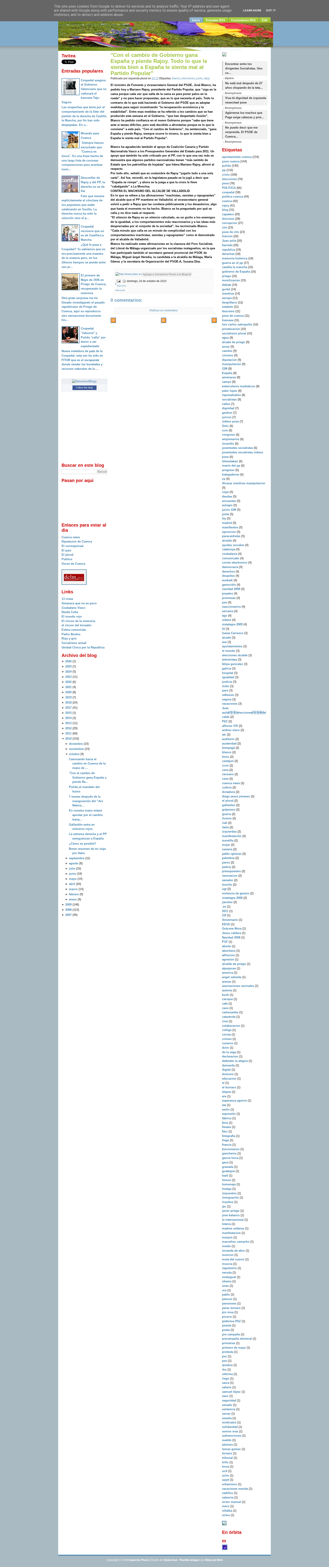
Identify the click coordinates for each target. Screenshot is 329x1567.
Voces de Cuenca (73, 563)
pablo (226, 1294)
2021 (68, 687)
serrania (228, 611)
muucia (227, 1264)
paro (225, 690)
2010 (68, 738)
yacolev (227, 902)
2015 (68, 713)
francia (227, 1144)
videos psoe (231, 421)
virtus (226, 1515)
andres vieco (231, 730)
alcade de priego (234, 342)
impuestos (229, 1193)
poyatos (228, 593)
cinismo (228, 355)
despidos (229, 575)
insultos (228, 1202)
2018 (68, 702)
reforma (228, 1374)
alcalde (227, 540)
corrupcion (230, 223)
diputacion (230, 360)
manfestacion (231, 1233)
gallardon (229, 805)
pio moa (228, 1312)
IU (224, 629)
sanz (225, 1396)
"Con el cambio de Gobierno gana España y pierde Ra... (88, 777)
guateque (229, 1171)
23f (224, 915)
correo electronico (235, 562)
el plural (228, 800)
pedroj (227, 867)
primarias (229, 1343)
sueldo (227, 1440)
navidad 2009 (231, 589)
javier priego (231, 1210)
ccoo (226, 765)
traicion (227, 236)
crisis (226, 174)
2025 (68, 666)
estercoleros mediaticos (239, 386)
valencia (228, 1497)
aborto (227, 946)
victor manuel (232, 1502)
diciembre (76, 743)
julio (72, 868)
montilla (228, 840)
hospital (228, 673)
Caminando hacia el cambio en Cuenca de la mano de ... (87, 764)
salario (227, 1387)
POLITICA (229, 187)
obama (227, 1281)
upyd (226, 1479)
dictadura (229, 792)
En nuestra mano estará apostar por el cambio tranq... (86, 815)
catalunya (229, 549)
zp (224, 478)
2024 (68, 671)
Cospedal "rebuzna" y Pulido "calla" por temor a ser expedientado (93, 337)
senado (227, 1405)
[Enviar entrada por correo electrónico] (118, 281)
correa (227, 1034)
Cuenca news (71, 537)
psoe (199, 78)
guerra (227, 814)
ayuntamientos (232, 646)
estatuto (228, 306)
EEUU (226, 924)
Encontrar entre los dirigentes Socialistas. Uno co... (244, 68)
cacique (228, 999)
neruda (227, 1272)
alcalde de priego (234, 964)
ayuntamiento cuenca (237, 157)
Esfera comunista (74, 629)
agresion (228, 959)
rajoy (207, 78)
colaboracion (231, 1025)
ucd (225, 1471)
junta (226, 514)
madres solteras (233, 1228)
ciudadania (230, 553)
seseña (227, 1418)
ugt (224, 889)
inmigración (231, 1197)
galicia (227, 668)
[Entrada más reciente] (113, 321)
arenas (227, 981)
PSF (225, 941)
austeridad (229, 743)
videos (227, 620)
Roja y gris (69, 638)
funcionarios (231, 1149)
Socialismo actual (74, 643)
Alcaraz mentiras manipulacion (243, 483)
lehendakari (230, 461)
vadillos (228, 1493)
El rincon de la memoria (78, 621)
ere (224, 1096)
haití (225, 1175)
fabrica (227, 1118)
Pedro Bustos (71, 634)
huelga (227, 1188)
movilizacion (231, 280)
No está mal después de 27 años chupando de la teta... (244, 85)
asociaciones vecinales (238, 986)
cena (225, 770)
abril (72, 884)
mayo (73, 878)
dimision (228, 218)
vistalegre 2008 (233, 898)
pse (225, 602)
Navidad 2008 (231, 937)
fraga (226, 1140)
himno (227, 1180)
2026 (68, 661)
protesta (228, 1352)
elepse (227, 1091)
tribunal (228, 1457)
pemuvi (227, 1299)
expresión (229, 1113)
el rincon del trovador (77, 625)
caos (225, 1008)
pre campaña (231, 1334)
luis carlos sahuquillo (237, 324)
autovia (227, 990)
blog (225, 209)
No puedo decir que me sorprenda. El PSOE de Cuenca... (241, 132)
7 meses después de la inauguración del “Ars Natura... (86, 801)
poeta (226, 1330)
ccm (225, 430)
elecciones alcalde (235, 655)
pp (224, 170)
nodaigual (229, 1277)
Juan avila (229, 240)
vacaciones (230, 703)
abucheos (229, 950)
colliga (227, 1030)
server (226, 1413)
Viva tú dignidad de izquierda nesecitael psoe (245, 100)
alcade (227, 637)
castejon (228, 761)
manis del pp (231, 465)
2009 (68, 904)
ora (224, 1290)
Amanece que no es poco (79, 603)
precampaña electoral (237, 1338)
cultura (227, 787)
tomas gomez (232, 1449)
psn (225, 1361)
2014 (68, 718)
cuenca (227, 201)
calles (226, 404)
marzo (73, 889)
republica (229, 249)
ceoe (225, 778)
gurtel (226, 289)
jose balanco (231, 1215)
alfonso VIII (230, 726)
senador (228, 880)
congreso (229, 434)
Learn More (252, 10)
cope (226, 492)
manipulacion (232, 364)
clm (225, 227)
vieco (226, 1506)
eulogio (227, 505)
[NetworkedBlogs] (84, 381)
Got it (271, 10)
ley (224, 518)
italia (226, 827)
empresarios (231, 439)
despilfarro (230, 302)
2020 (68, 692)
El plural (67, 554)
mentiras (228, 293)
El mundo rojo (72, 616)
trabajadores (231, 474)
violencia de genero (236, 893)
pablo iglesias (232, 853)
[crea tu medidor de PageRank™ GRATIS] (224, 1524)
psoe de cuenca (233, 315)
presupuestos (232, 871)
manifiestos (230, 527)
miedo (227, 1246)
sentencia (229, 1409)
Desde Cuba (70, 612)
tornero (227, 1453)
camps (227, 381)
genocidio (229, 584)
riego (226, 1378)
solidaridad (230, 1427)
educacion (229, 1078)
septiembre (76, 858)
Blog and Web (214, 1560)
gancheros (229, 1153)
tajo (225, 615)
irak (225, 822)
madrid (227, 523)
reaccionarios (232, 606)
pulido (227, 165)
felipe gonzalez (233, 664)
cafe (225, 1003)
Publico (67, 559)
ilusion (227, 818)
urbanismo (230, 1484)
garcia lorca (230, 1158)
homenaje (229, 1184)
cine (225, 1021)
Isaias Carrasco (233, 633)
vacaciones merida (235, 1488)
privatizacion (231, 329)
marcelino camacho (236, 1241)
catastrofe (229, 1016)
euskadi (228, 580)
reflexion (228, 695)
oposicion (229, 532)
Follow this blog (84, 387)
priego (227, 276)
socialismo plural (234, 333)
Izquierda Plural (138, 1560)
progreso (228, 470)
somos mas (230, 1431)
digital (227, 1069)
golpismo (229, 809)
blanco (176, 78)
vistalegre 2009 (233, 624)
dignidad (228, 408)
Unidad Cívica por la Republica (83, 647)
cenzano (228, 774)
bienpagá (229, 747)
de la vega (229, 1052)
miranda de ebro (234, 1250)
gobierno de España (236, 271)
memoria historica (235, 258)
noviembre (76, 749)
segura (227, 699)
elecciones (188, 78)
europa (227, 298)
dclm (226, 1047)
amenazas (229, 377)
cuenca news (231, 783)
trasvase (228, 320)
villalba (227, 1510)
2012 (68, 728)
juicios (227, 417)
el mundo (229, 650)
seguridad (229, 1400)
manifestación (232, 836)
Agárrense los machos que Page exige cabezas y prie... (244, 115)
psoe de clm (231, 232)
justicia (227, 681)
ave (225, 642)
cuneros (228, 1043)
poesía (227, 1325)
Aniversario (230, 919)
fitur (225, 1131)
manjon (227, 1237)
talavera (228, 1444)
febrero (74, 894)
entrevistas (230, 659)
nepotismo (230, 1268)
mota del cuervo (233, 1259)
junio (72, 873)
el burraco (229, 1087)
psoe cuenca (231, 161)
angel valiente (232, 977)
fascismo (228, 311)
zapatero (228, 214)
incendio (228, 443)
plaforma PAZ (232, 1321)
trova (226, 1466)
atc (224, 734)
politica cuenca (233, 196)
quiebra (227, 1365)
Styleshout (170, 1560)
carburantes (230, 1012)
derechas (228, 254)
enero (73, 899)
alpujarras (229, 968)
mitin (226, 686)
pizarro (227, 1316)
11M (225, 368)
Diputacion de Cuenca (77, 541)
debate (227, 284)
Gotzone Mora (232, 928)
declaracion (230, 1056)
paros (226, 862)
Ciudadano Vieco (73, 607)
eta (224, 1105)
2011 (68, 733)
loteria (227, 1224)
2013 (68, 723)
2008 (68, 909)
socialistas (230, 399)
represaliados (232, 395)
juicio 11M (229, 509)
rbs (224, 1369)
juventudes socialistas (238, 448)
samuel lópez (231, 1391)
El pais (66, 550)
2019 (68, 697)
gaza (225, 1162)
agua (226, 337)
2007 (68, 915)
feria (225, 1122)
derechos (229, 571)
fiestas (227, 1127)
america (228, 972)
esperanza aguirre (235, 1100)
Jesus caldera (232, 933)
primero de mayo (234, 1347)
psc (225, 1356)
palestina (228, 858)
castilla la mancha (235, 267)
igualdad (228, 677)
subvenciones (232, 1435)
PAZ (225, 721)
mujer (226, 844)
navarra (227, 849)
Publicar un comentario (164, 310)
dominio (228, 1074)
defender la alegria (235, 1061)
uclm (226, 1475)
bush (226, 995)
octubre (74, 754)
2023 (68, 676)
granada (228, 1167)
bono (226, 756)
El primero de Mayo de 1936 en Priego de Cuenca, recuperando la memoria (93, 284)
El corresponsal (72, 546)
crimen (227, 1039)
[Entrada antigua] (214, 321)
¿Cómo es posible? (82, 843)
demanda (229, 1065)
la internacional (233, 1219)
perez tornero (231, 1308)
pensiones (229, 1303)
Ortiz (226, 426)
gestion (227, 412)
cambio (227, 351)
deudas (227, 496)
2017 (68, 707)
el (223, 1083)
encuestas (229, 501)
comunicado (231, 558)
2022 (68, 682)
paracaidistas (231, 536)
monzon (228, 1255)
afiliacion (229, 955)
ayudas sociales (233, 545)
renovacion (230, 875)
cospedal (228, 192)
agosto (73, 863)
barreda (227, 245)
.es (224, 906)
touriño (227, 884)
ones (226, 1285)
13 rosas (67, 599)
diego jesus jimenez (236, 796)
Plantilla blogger (189, 1560)
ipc (224, 1206)
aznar (226, 346)
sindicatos (229, 1422)
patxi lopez (230, 390)
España (227, 373)
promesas (229, 598)
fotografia (229, 1136)
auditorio (228, 739)
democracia (230, 567)
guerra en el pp (233, 263)
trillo (225, 1462)
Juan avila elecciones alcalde (244, 712)
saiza (226, 1382)
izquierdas (229, 831)
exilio (226, 1109)
